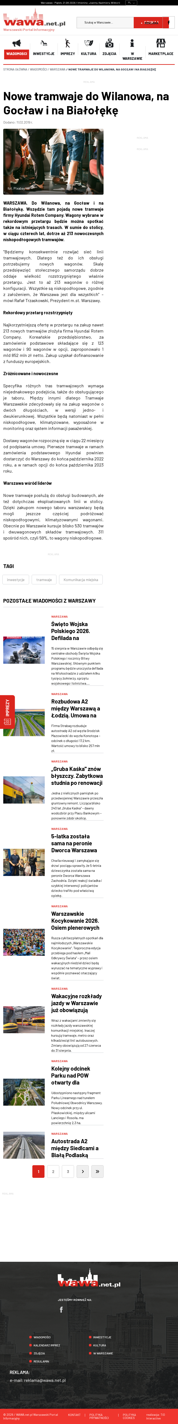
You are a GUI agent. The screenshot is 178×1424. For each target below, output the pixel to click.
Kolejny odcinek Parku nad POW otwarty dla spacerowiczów (70, 1079)
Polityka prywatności (99, 1416)
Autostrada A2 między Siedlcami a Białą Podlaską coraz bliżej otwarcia (77, 1151)
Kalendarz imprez (47, 1345)
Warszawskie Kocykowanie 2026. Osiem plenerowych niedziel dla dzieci (75, 924)
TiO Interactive (155, 1416)
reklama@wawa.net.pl (45, 1380)
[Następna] (83, 1171)
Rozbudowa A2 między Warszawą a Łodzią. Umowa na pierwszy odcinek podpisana (75, 715)
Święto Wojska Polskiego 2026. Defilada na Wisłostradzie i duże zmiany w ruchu (76, 637)
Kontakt (74, 1415)
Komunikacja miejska (81, 579)
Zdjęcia (39, 1353)
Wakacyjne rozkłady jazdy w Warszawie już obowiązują (76, 1003)
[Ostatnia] (97, 1171)
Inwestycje (102, 1337)
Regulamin (41, 1361)
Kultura (99, 1345)
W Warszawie (103, 1353)
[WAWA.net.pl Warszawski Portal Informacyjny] (89, 1286)
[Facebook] (63, 1312)
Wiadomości (42, 1337)
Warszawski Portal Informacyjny (28, 29)
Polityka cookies (129, 1416)
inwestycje (16, 579)
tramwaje (44, 579)
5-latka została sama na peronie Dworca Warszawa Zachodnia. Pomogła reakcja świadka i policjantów (76, 853)
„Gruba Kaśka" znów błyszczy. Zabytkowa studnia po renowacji (77, 775)
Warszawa (59, 616)
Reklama (151, 23)
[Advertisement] (89, 1226)
